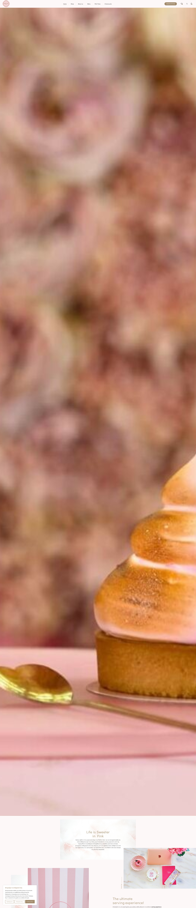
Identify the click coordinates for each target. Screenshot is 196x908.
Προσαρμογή (10, 901)
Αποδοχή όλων (29, 901)
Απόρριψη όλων (19, 901)
